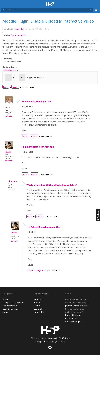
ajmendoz (19, 29)
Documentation (9, 305)
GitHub (37, 305)
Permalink (8, 116)
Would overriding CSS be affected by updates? (51, 184)
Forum (5, 312)
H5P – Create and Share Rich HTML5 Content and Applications (50, 4)
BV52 (7, 107)
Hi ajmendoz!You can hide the (38, 146)
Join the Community (74, 305)
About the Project (73, 321)
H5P (50, 330)
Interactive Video (10, 70)
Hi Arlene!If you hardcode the (44, 227)
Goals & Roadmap (10, 309)
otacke (8, 151)
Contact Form (40, 309)
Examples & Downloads (13, 302)
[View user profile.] (9, 104)
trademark (52, 338)
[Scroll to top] (50, 349)
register (15, 87)
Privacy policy (41, 341)
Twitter (37, 302)
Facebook (38, 299)
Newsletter (39, 312)
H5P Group (65, 338)
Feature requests (18, 35)
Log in (5, 87)
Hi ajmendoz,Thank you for (36, 101)
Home (5, 299)
